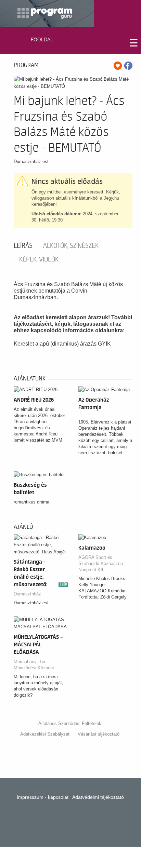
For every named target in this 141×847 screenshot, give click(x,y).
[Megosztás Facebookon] (128, 66)
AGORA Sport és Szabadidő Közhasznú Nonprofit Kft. (100, 563)
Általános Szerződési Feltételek (69, 723)
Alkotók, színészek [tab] (71, 246)
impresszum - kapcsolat (42, 797)
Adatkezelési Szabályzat (44, 734)
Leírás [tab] (23, 246)
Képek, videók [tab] (39, 259)
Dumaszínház (27, 593)
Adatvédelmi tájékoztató (98, 797)
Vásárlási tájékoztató (98, 734)
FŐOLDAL (42, 39)
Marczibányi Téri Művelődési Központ (34, 664)
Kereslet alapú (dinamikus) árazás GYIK (62, 344)
